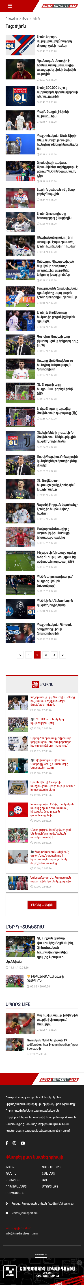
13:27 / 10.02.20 (48, 567)
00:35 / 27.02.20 (48, 419)
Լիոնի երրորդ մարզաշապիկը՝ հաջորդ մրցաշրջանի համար (54, 41)
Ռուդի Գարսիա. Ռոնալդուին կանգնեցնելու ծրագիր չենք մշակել (57, 461)
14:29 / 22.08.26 (42, 820)
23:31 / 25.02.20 (48, 471)
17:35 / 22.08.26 (42, 728)
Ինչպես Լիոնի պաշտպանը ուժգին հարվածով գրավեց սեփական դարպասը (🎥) (56, 557)
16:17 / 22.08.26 (42, 751)
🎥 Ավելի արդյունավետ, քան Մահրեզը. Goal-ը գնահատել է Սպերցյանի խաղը (49, 764)
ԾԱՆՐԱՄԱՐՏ (51, 1167)
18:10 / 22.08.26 (42, 710)
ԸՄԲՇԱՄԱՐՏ (15, 1193)
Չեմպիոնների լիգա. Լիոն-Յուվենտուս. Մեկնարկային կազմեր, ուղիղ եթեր (56, 437)
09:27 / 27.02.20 (48, 375)
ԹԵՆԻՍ (11, 1173)
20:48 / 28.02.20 (48, 280)
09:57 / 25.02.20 (48, 519)
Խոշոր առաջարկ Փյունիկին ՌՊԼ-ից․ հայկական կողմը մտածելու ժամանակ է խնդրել (52, 701)
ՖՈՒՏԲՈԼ (12, 1167)
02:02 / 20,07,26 (40, 986)
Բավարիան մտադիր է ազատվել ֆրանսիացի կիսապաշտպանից (53, 533)
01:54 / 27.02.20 (48, 399)
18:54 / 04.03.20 (48, 200)
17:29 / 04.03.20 (48, 224)
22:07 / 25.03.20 (48, 80)
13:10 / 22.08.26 (42, 868)
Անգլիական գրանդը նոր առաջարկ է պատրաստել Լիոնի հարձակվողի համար (56, 242)
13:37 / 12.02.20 (48, 543)
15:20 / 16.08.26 (38, 1054)
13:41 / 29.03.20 (48, 51)
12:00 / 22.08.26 (42, 886)
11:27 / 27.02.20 (48, 351)
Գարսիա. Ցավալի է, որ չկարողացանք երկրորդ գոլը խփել (57, 341)
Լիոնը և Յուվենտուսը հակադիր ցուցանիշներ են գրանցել (56, 317)
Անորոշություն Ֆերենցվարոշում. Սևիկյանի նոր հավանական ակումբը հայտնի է (50, 833)
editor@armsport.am (25, 1213)
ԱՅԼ (44, 1180)
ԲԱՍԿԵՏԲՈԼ (14, 1180)
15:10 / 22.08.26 (42, 795)
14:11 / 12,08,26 (18, 967)
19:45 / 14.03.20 (48, 122)
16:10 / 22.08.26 (42, 773)
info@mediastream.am (22, 1233)
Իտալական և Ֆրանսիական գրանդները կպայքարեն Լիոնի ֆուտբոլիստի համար (57, 293)
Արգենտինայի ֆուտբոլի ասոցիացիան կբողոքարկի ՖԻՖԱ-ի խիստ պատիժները (52, 786)
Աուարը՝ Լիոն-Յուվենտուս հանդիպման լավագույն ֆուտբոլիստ (55, 365)
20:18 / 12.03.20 (48, 154)
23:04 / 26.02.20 (48, 447)
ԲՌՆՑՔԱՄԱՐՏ (16, 1186)
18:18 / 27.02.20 (48, 303)
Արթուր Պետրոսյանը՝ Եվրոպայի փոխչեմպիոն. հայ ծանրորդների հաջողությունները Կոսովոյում (50, 742)
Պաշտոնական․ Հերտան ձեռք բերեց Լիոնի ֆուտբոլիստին (54, 629)
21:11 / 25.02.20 (48, 495)
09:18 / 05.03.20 (48, 181)
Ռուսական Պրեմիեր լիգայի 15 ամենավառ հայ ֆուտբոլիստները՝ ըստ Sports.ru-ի (52, 1044)
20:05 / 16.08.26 (48, 1030)
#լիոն (36, 18)
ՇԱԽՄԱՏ (48, 1173)
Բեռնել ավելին (42, 904)
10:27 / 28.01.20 (48, 639)
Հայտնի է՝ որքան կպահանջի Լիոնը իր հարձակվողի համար (57, 509)
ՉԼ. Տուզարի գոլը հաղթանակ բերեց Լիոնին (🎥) (55, 389)
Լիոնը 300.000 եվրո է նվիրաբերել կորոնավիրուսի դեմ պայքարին (57, 92)
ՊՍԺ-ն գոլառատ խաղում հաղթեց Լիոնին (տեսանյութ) (54, 581)
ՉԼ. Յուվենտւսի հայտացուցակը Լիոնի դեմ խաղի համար (56, 485)
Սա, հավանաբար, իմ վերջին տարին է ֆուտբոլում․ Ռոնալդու (57, 1019)
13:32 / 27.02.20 (48, 327)
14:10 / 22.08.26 (42, 842)
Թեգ (25, 18)
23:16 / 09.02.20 (48, 611)
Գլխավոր (12, 18)
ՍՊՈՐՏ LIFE (50, 1186)
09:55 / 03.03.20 (48, 252)
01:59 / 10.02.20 (48, 591)
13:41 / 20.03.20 (48, 102)
